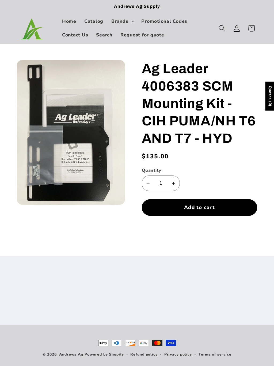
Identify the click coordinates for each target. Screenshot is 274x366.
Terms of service (215, 354)
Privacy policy (178, 354)
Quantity (151, 170)
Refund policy (143, 354)
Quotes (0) (269, 95)
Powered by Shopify (104, 354)
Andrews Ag (71, 354)
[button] (122, 21)
